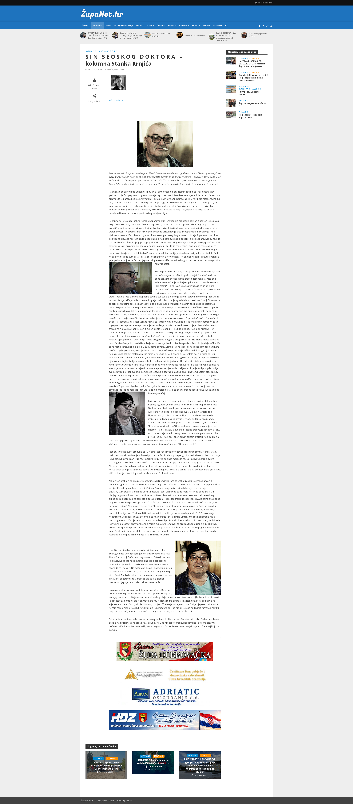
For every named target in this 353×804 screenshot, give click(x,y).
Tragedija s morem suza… (195, 35)
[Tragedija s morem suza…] (179, 35)
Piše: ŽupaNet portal (116, 69)
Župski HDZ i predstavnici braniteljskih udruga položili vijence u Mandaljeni (106, 765)
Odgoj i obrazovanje (123, 25)
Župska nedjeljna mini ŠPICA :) (257, 34)
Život (149, 25)
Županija (161, 25)
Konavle (172, 25)
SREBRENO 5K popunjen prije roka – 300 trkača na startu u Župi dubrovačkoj (153, 763)
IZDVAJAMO (112, 758)
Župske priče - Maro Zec (250, 89)
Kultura (140, 25)
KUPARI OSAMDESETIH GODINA (161, 34)
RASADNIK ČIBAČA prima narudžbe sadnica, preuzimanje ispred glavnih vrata (226, 37)
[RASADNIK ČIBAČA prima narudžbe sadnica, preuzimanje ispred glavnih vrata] (212, 36)
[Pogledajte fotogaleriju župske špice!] (231, 114)
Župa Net (85, 25)
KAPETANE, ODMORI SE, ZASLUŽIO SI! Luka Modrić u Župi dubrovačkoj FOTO (99, 35)
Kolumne (183, 25)
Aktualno (97, 25)
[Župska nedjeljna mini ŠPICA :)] (244, 35)
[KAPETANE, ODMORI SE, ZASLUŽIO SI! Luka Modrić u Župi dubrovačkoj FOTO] (83, 35)
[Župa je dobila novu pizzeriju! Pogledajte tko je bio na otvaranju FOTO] (115, 35)
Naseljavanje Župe (107, 51)
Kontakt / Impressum (212, 25)
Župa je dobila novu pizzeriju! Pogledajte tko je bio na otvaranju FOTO (131, 35)
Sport (108, 25)
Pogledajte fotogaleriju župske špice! (250, 116)
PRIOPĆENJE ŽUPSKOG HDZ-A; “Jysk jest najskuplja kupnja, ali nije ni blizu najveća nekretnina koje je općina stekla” (200, 765)
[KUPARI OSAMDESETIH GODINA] (147, 35)
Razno (195, 25)
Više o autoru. (116, 99)
